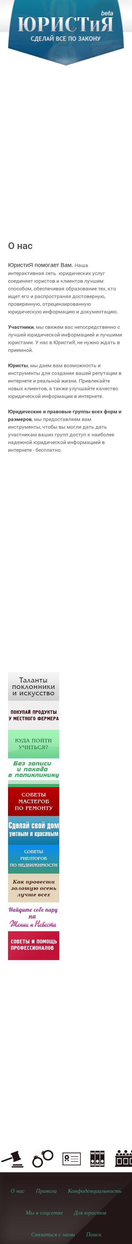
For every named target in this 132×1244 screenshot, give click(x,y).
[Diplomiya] (33, 743)
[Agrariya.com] (33, 715)
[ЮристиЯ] (66, 37)
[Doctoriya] (33, 772)
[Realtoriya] (33, 859)
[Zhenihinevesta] (33, 916)
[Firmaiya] (33, 945)
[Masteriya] (33, 801)
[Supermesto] (33, 830)
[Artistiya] (33, 686)
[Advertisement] (66, 145)
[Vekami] (33, 888)
